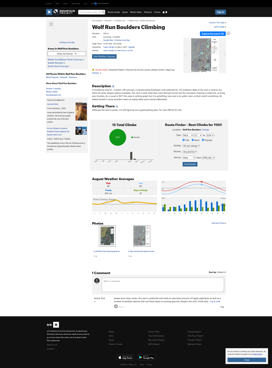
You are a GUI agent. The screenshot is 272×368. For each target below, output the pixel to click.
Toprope (208, 140)
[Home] (62, 12)
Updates (131, 47)
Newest (63, 77)
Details (95, 73)
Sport (196, 140)
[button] (186, 55)
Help (111, 335)
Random (73, 77)
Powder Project (195, 340)
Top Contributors (156, 335)
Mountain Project (156, 340)
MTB (57, 3)
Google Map (108, 40)
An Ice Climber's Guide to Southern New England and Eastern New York (58, 131)
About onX (52, 344)
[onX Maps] (53, 327)
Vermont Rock (52, 104)
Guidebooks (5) (53, 95)
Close (246, 360)
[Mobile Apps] (165, 12)
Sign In (220, 12)
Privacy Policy (257, 354)
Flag (222, 307)
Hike (65, 3)
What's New (136, 12)
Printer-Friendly (53, 88)
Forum (157, 12)
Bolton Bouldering (147, 20)
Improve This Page (217, 22)
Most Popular (52, 77)
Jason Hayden (108, 50)
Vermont (107, 20)
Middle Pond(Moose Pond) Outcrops (65, 59)
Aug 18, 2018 (215, 301)
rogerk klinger (109, 47)
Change (205, 129)
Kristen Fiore (120, 50)
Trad (186, 140)
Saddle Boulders (55, 62)
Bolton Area (133, 20)
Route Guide (114, 12)
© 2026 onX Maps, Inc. (128, 364)
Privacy (149, 364)
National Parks (194, 344)
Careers (50, 348)
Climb (48, 3)
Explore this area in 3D (213, 33)
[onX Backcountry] (100, 3)
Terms (142, 364)
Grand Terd (99, 298)
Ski (85, 3)
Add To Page (219, 27)
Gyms (125, 12)
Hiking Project (194, 331)
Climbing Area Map (67, 42)
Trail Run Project (195, 335)
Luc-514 (130, 50)
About (111, 331)
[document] (247, 356)
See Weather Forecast (104, 56)
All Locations (97, 20)
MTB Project (154, 344)
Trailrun (76, 3)
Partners (148, 12)
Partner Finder (115, 344)
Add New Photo (218, 223)
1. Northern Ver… (120, 20)
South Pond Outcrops (58, 66)
